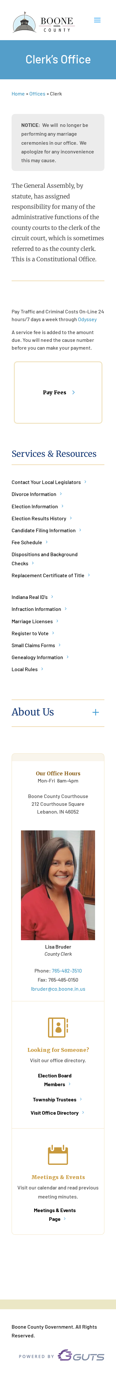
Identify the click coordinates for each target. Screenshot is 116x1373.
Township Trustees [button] (54, 1099)
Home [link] (18, 93)
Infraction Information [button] (36, 609)
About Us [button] (33, 712)
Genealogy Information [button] (37, 657)
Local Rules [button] (25, 669)
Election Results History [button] (39, 518)
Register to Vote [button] (30, 633)
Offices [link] (37, 93)
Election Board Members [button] (55, 1079)
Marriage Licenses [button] (32, 621)
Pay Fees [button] (54, 392)
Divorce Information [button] (34, 494)
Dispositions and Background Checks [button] (45, 558)
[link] (44, 22)
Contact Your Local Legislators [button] (46, 482)
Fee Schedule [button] (27, 542)
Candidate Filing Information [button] (44, 530)
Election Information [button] (35, 506)
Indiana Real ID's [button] (30, 597)
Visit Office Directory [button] (55, 1112)
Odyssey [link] (87, 319)
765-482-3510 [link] (67, 970)
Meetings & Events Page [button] (55, 1214)
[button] (97, 22)
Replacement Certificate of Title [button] (48, 575)
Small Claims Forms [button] (33, 645)
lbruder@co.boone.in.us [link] (58, 988)
